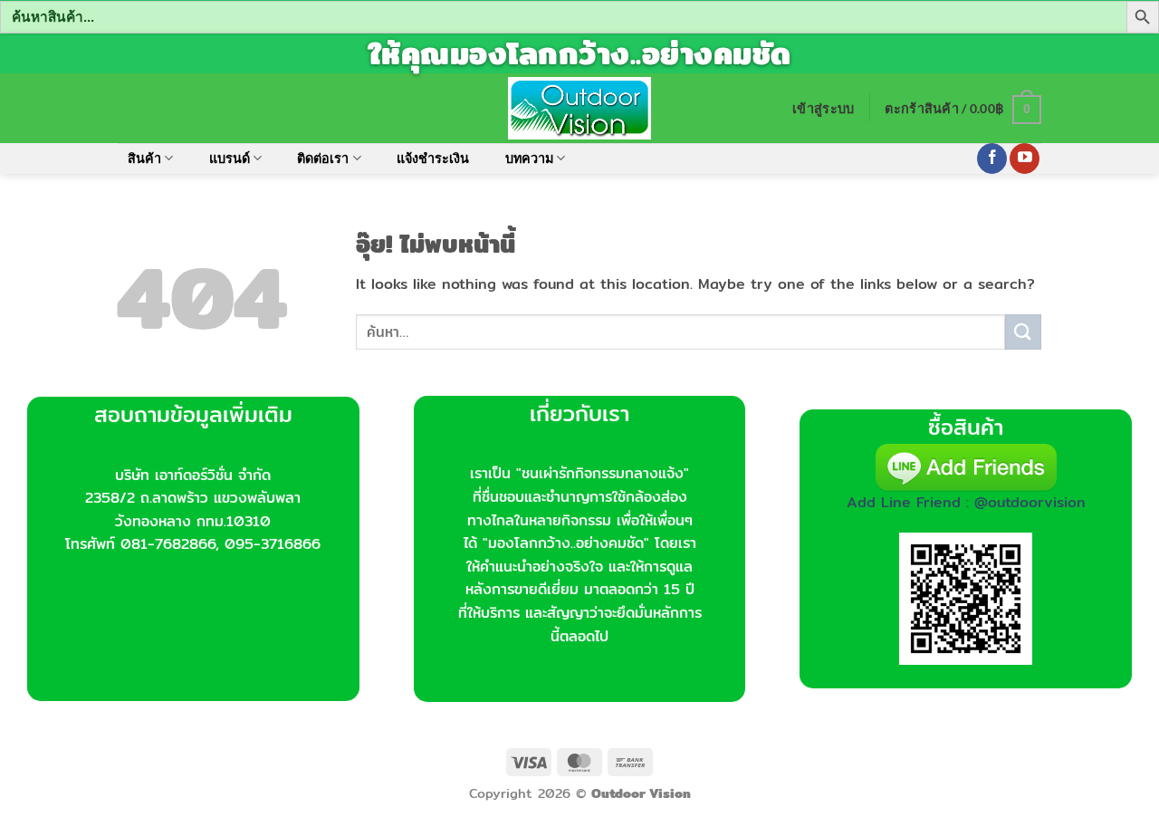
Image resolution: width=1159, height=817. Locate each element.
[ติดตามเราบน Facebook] (992, 158)
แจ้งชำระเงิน (433, 158)
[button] (823, 108)
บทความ (529, 158)
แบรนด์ (229, 158)
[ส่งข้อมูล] (1023, 332)
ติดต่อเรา (323, 158)
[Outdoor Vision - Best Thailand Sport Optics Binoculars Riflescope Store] (580, 107)
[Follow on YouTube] (1024, 158)
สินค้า (144, 158)
